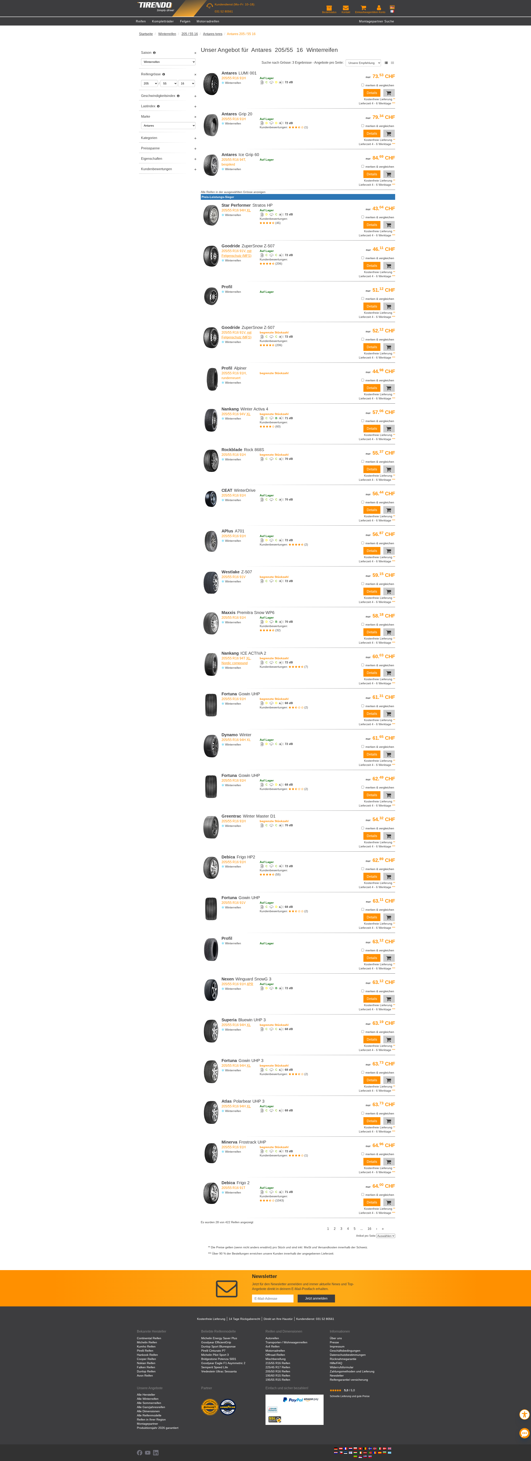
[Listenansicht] (386, 63)
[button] (524, 1414)
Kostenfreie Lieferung (211, 1319)
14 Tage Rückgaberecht (244, 1319)
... (361, 1228)
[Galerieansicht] (392, 63)
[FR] (392, 11)
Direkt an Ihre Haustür (278, 1319)
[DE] (392, 7)
